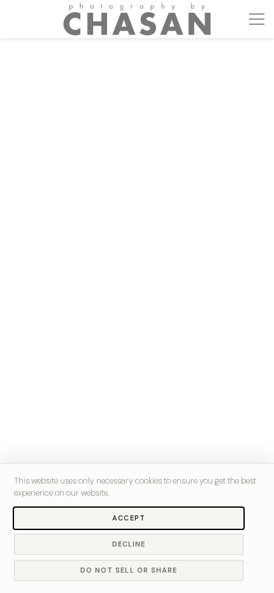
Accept (128, 517)
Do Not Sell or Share (129, 570)
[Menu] (257, 19)
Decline (129, 544)
